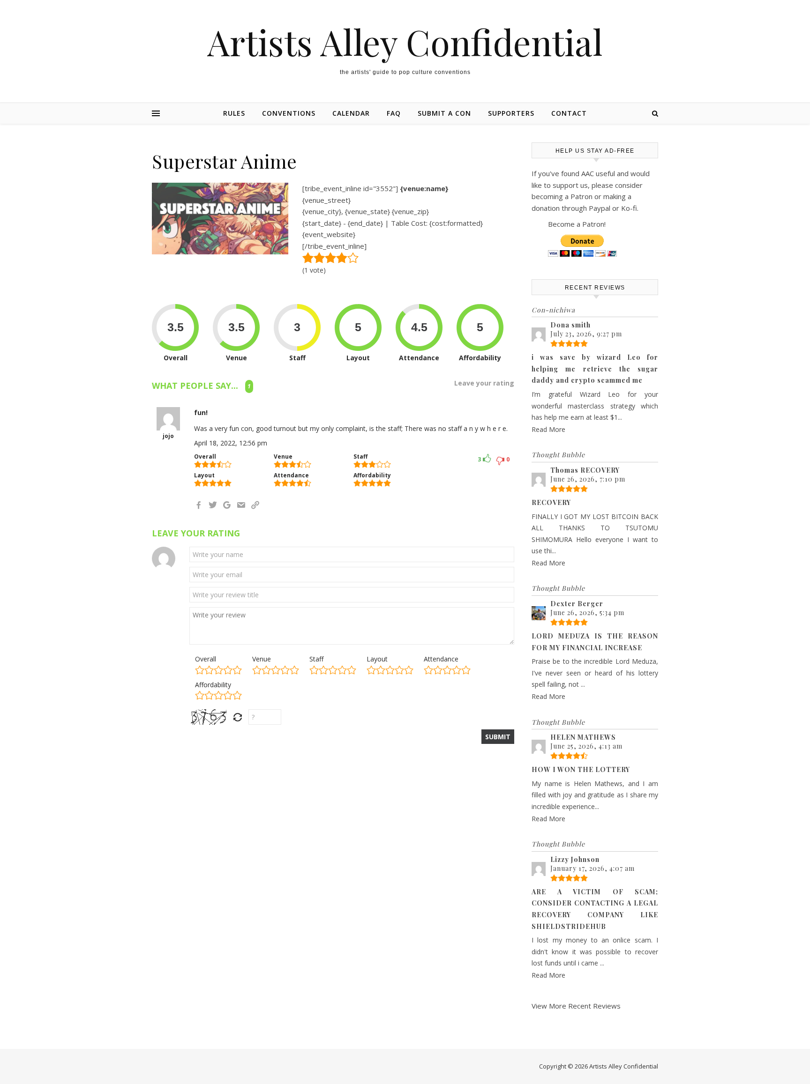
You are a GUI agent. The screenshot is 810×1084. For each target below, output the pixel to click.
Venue (261, 658)
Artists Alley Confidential (405, 41)
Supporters (511, 113)
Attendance (441, 658)
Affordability (213, 684)
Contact (569, 113)
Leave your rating (484, 383)
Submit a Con (444, 113)
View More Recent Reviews (576, 1005)
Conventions (288, 113)
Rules (234, 113)
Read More (548, 429)
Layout (377, 658)
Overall (205, 658)
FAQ (394, 113)
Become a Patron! (577, 224)
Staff (316, 658)
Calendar (351, 113)
